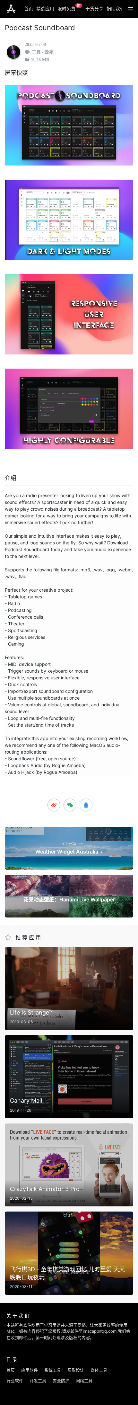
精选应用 (45, 8)
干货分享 (94, 8)
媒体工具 (99, 1370)
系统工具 (52, 1370)
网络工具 (84, 1380)
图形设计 (75, 1370)
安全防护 (61, 1380)
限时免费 (69, 7)
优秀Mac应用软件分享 (11, 9)
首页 (28, 8)
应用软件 (29, 1370)
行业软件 (14, 1380)
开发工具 (38, 1380)
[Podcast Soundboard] (69, 125)
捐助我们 (116, 8)
